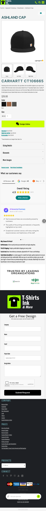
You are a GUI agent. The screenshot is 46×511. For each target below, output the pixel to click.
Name (5, 334)
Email (5, 344)
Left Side (19, 76)
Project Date (7, 354)
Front (7, 76)
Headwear (20, 8)
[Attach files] (8, 496)
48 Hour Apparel (5, 441)
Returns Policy (5, 404)
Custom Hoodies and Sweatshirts (9, 444)
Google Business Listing (7, 420)
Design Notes (7, 363)
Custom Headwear (6, 439)
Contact (3, 418)
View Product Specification (16, 167)
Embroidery (4, 131)
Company (6, 325)
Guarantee (4, 406)
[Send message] (38, 496)
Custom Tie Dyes (5, 437)
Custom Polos (4, 446)
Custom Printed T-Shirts (7, 435)
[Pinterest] (11, 475)
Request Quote (5, 432)
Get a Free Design (5, 428)
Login (3, 413)
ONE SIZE (4, 116)
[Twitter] (7, 475)
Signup (3, 415)
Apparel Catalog (10, 8)
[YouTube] (18, 475)
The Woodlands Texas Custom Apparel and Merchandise (14, 448)
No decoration (5, 135)
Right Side (31, 76)
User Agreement (5, 411)
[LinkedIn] (22, 475)
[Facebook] (3, 475)
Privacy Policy (4, 409)
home (2, 8)
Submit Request (22, 393)
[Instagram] (14, 475)
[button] (39, 2)
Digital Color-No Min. (6, 133)
